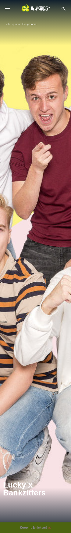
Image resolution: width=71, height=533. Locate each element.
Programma (29, 23)
